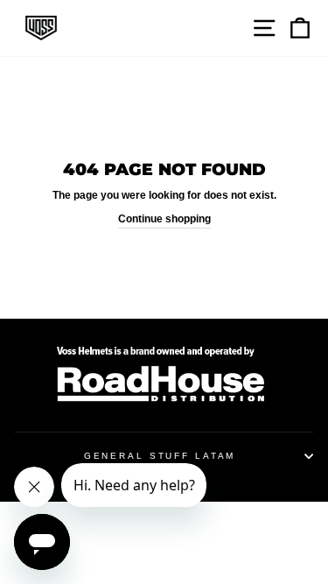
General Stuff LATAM (160, 456)
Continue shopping (164, 219)
